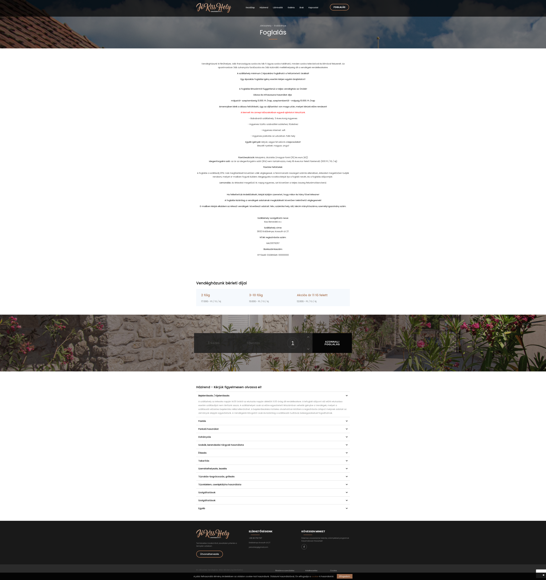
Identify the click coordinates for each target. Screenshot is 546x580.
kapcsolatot (294, 141)
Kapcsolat (313, 7)
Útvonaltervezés (209, 554)
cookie (314, 576)
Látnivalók (278, 7)
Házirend (264, 7)
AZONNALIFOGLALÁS (332, 343)
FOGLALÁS (339, 7)
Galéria (291, 7)
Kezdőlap (250, 7)
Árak (301, 7)
